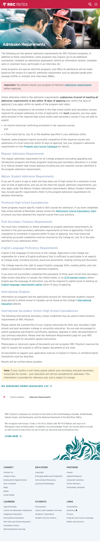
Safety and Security (75, 522)
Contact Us (8, 472)
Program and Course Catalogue (41, 146)
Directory (71, 510)
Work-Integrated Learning (14, 529)
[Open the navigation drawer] (95, 4)
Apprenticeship (10, 507)
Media (6, 491)
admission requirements (78, 85)
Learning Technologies (44, 484)
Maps (6, 487)
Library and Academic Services (48, 510)
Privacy (70, 514)
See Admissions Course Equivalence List (25, 386)
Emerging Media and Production (49, 476)
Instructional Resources (45, 480)
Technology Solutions (76, 487)
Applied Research (74, 476)
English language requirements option (21, 284)
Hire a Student (10, 484)
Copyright (39, 472)
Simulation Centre (11, 525)
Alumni (70, 472)
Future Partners (73, 484)
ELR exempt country (75, 277)
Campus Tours (9, 476)
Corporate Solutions (75, 480)
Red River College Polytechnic (15, 4)
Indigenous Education (13, 514)
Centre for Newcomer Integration (18, 510)
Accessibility (72, 507)
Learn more (11, 436)
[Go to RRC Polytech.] (4, 397)
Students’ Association (44, 514)
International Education (14, 518)
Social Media (9, 495)
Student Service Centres (45, 518)
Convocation (40, 507)
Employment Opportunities (15, 480)
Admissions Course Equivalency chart (76, 211)
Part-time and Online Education (17, 522)
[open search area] (90, 4)
